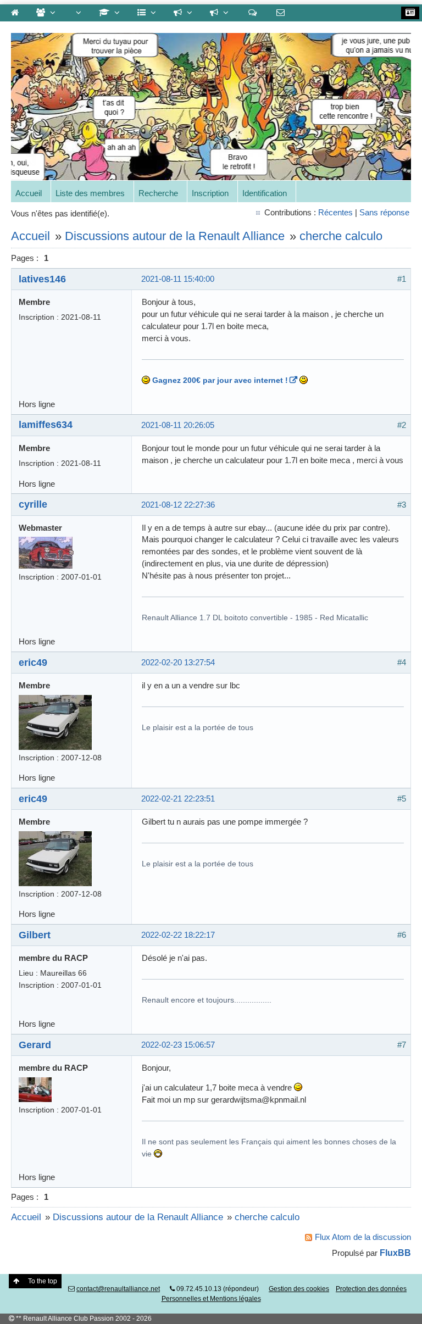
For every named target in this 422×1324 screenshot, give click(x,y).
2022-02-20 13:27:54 (178, 662)
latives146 (42, 279)
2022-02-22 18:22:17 (178, 934)
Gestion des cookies (299, 1289)
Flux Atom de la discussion (363, 1237)
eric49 (33, 662)
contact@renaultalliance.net (118, 1289)
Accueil (28, 193)
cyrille (33, 504)
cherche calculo (340, 236)
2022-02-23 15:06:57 (178, 1044)
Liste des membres (90, 193)
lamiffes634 (46, 424)
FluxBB (395, 1253)
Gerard (35, 1044)
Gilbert (35, 935)
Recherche (158, 193)
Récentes (335, 212)
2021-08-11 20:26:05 (177, 425)
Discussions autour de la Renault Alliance (175, 236)
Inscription (210, 193)
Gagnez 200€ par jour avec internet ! (220, 380)
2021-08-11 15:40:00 (177, 278)
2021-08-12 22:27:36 (178, 504)
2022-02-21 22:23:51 (178, 798)
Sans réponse (384, 212)
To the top (42, 1281)
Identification (264, 193)
